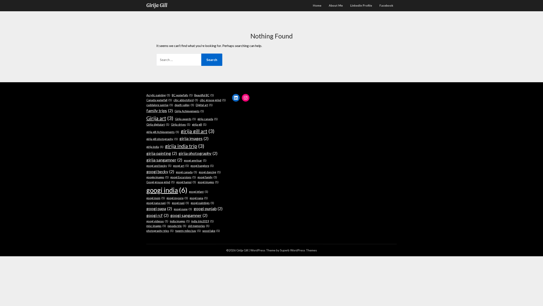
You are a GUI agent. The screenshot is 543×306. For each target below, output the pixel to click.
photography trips (160, 230)
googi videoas (157, 221)
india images (180, 221)
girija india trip (184, 146)
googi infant (198, 191)
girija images (194, 138)
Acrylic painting (158, 95)
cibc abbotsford (186, 100)
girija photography (198, 153)
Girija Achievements (189, 111)
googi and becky (158, 165)
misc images (156, 226)
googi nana (199, 198)
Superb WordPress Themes (298, 250)
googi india (166, 190)
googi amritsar (195, 160)
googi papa (159, 208)
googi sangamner (188, 215)
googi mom (155, 198)
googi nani (180, 203)
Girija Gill (156, 5)
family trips (159, 110)
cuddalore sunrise (159, 105)
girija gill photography (162, 139)
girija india (154, 147)
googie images (157, 177)
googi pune (183, 209)
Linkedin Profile (361, 5)
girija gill (199, 124)
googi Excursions (183, 177)
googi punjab (208, 208)
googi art (181, 165)
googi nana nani (158, 203)
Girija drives (180, 124)
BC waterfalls (182, 95)
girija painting (161, 153)
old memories (198, 226)
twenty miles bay (188, 230)
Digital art (204, 105)
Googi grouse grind (160, 182)
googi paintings (202, 203)
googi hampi (186, 182)
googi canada (186, 172)
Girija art (159, 118)
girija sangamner (164, 159)
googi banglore (202, 165)
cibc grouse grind (213, 100)
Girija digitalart (157, 124)
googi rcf (157, 215)
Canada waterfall (159, 100)
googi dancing (210, 172)
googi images (208, 182)
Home (317, 5)
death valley (184, 105)
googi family (207, 177)
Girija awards (185, 119)
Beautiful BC (204, 95)
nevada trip (177, 226)
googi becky (160, 171)
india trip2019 (202, 221)
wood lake (211, 230)
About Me (336, 5)
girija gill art (197, 131)
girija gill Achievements (162, 132)
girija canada (207, 119)
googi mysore (177, 198)
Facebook (386, 5)
